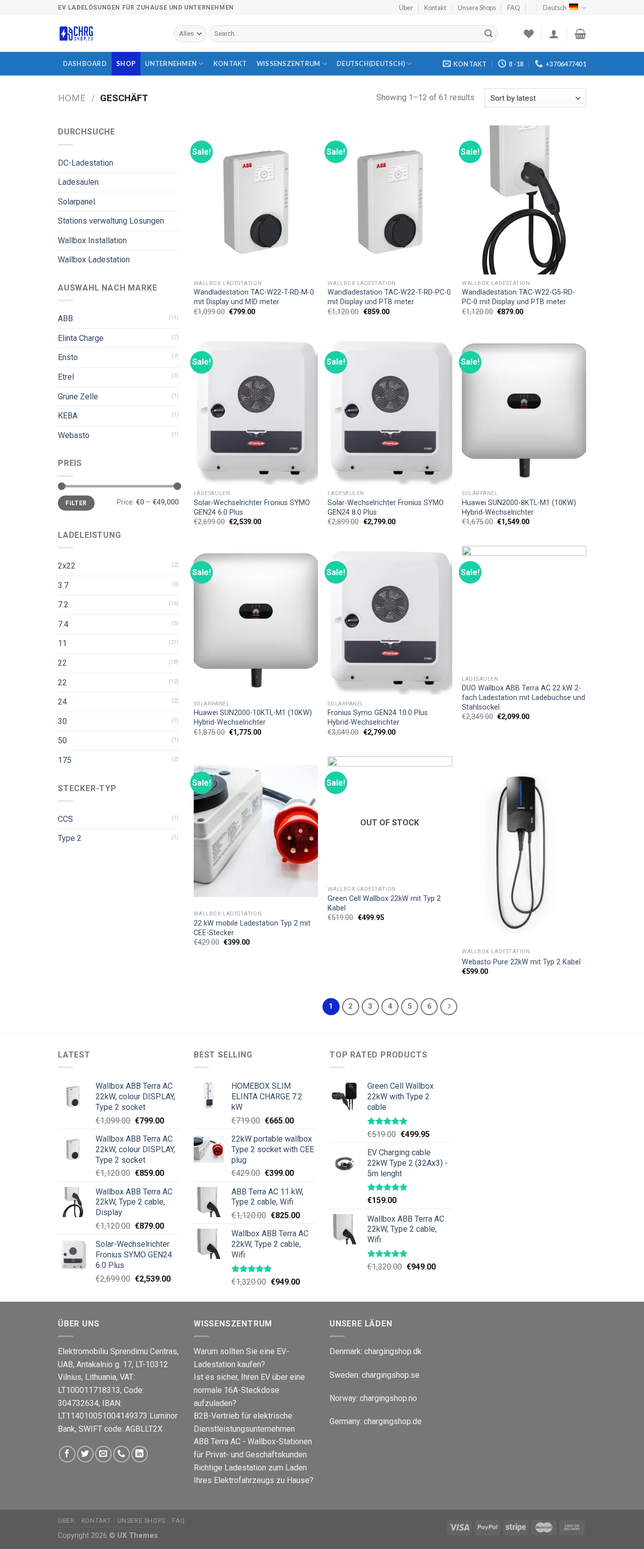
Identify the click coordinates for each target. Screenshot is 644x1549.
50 (62, 740)
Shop (125, 63)
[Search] (488, 33)
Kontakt (435, 8)
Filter (76, 503)
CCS (65, 819)
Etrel (66, 377)
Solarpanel (76, 201)
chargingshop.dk (393, 1351)
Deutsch (555, 8)
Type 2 (70, 838)
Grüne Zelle (78, 396)
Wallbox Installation (92, 240)
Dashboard (85, 63)
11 (62, 643)
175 (64, 760)
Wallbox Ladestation (94, 259)
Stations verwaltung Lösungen (111, 221)
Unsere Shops (477, 8)
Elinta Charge (81, 338)
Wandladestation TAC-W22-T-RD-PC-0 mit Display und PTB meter (389, 297)
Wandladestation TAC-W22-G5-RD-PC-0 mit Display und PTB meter (518, 297)
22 (62, 663)
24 (62, 702)
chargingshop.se (391, 1375)
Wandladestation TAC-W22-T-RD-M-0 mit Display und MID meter (254, 297)
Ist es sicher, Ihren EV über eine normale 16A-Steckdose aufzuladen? (249, 1389)
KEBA (67, 415)
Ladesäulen (78, 182)
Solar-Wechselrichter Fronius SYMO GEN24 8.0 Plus (386, 508)
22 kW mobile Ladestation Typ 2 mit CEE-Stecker (252, 928)
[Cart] (580, 34)
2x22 (66, 566)
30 (62, 721)
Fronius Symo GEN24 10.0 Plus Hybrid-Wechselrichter (378, 718)
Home (72, 98)
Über (406, 8)
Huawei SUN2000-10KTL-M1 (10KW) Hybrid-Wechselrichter (253, 718)
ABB (65, 318)
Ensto (68, 357)
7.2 (63, 604)
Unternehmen (171, 63)
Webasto (74, 435)
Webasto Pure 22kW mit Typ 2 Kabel (521, 962)
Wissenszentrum (288, 63)
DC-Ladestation (85, 163)
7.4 (63, 624)
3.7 (63, 585)
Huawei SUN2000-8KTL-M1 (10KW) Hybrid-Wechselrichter (519, 508)
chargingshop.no (388, 1398)
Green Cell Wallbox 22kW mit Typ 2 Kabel (384, 903)
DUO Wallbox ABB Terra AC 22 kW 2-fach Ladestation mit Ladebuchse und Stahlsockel (523, 697)
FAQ (513, 8)
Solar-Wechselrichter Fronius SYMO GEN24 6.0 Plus (252, 508)
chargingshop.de (392, 1421)
